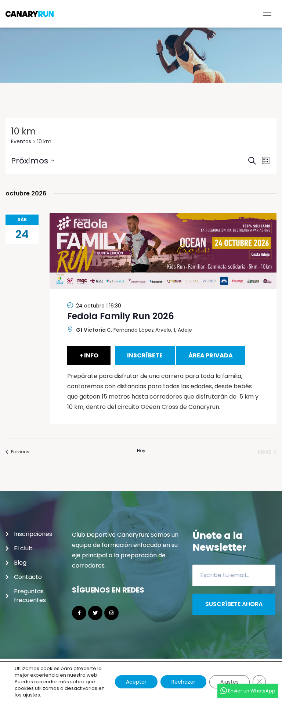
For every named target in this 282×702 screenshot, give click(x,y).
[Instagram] (111, 613)
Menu (267, 14)
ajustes (31, 695)
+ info (88, 355)
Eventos (21, 141)
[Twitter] (95, 613)
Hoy (141, 451)
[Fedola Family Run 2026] (163, 251)
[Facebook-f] (79, 613)
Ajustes (229, 681)
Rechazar (183, 681)
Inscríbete (145, 355)
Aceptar (136, 681)
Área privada (210, 355)
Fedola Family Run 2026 (120, 316)
